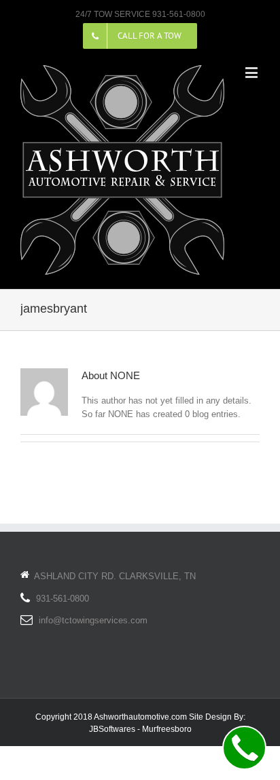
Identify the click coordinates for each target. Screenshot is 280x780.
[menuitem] (140, 36)
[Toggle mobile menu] (252, 72)
